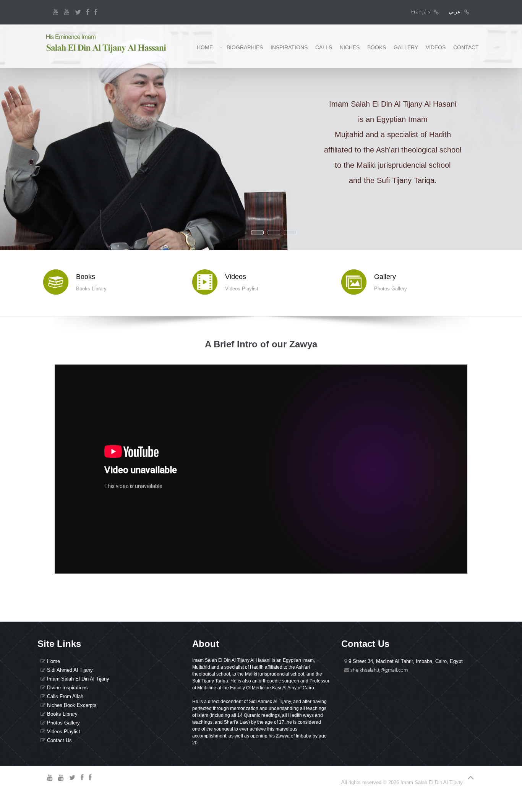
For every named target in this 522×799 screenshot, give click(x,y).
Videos (436, 47)
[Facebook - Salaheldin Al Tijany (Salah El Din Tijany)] (87, 12)
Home (205, 47)
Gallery (406, 47)
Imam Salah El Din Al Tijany (77, 679)
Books (376, 47)
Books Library (61, 714)
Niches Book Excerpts (71, 705)
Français (420, 11)
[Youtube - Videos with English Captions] (67, 12)
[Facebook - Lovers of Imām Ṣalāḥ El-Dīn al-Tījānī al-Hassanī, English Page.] (95, 12)
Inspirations (289, 47)
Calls (323, 47)
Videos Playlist (62, 731)
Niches (350, 47)
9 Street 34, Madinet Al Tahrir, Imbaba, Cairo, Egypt (405, 661)
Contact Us (58, 740)
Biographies (245, 47)
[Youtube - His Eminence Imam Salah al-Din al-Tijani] (55, 12)
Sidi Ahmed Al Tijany (69, 670)
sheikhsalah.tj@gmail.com (379, 669)
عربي (454, 11)
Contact (466, 47)
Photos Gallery (62, 723)
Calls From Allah (64, 696)
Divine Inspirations (66, 687)
